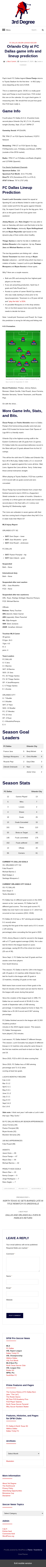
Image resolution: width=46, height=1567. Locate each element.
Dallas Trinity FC (12, 1353)
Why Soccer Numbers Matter (17, 1407)
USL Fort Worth (12, 1360)
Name (9, 1276)
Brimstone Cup (8, 1493)
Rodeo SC (10, 1370)
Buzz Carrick (11, 61)
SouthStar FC (11, 1375)
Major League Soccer (27, 43)
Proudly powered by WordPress (15, 1550)
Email (9, 1288)
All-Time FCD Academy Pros (17, 1399)
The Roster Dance (13, 1397)
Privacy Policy (7, 1488)
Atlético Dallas (11, 1358)
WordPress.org (8, 1536)
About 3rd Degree (9, 1483)
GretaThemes (23, 1554)
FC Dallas (13, 43)
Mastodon (10, 1461)
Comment (10, 1254)
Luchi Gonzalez (9, 1188)
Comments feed (8, 1534)
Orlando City (23, 1188)
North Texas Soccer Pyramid (17, 1404)
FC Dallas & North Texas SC (17, 1426)
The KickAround (8, 1486)
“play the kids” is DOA (16, 301)
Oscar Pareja (36, 1188)
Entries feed (7, 1531)
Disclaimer (6, 1496)
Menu (7, 30)
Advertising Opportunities (12, 1491)
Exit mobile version (23, 1563)
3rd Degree (23, 22)
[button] (4, 72)
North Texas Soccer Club (16, 1365)
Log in (4, 1529)
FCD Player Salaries (14, 1402)
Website (9, 1300)
